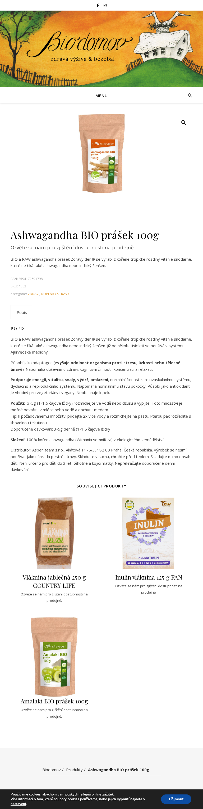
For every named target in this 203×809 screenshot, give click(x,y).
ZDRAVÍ (33, 293)
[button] (183, 122)
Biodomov (51, 769)
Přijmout (176, 799)
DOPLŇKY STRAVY (55, 293)
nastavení (18, 804)
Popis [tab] (22, 312)
